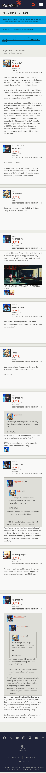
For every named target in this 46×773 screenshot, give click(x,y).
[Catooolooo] (11, 292)
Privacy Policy (31, 757)
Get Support (14, 757)
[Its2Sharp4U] (7, 465)
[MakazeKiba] (6, 292)
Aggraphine (18, 481)
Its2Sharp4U (19, 616)
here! (31, 29)
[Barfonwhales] (6, 449)
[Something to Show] (13, 66)
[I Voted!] (18, 66)
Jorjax (16, 414)
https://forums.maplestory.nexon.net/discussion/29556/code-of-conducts (21, 41)
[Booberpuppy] (7, 555)
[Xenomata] (7, 149)
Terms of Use (23, 761)
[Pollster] (18, 356)
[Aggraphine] (7, 239)
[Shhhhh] (15, 66)
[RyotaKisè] (7, 63)
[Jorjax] (7, 353)
